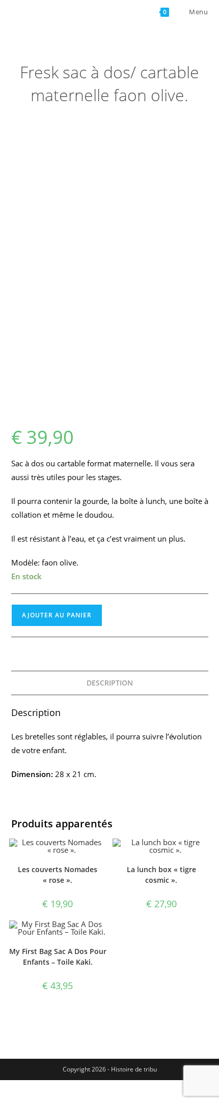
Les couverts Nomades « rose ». (57, 874)
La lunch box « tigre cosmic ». (161, 874)
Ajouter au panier (57, 615)
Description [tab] (110, 683)
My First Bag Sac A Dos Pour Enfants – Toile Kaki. (57, 956)
